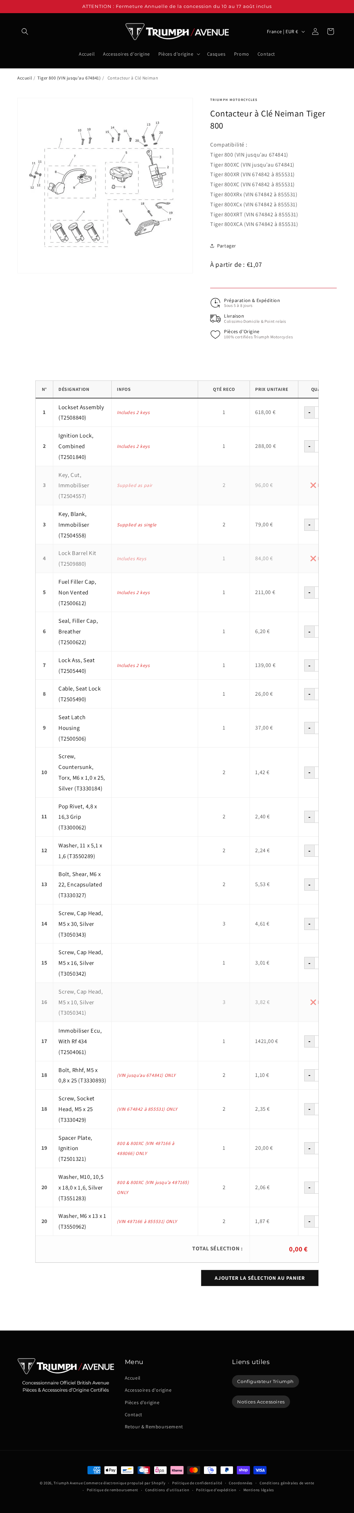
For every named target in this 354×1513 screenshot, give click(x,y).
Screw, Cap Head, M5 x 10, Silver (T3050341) (80, 1002)
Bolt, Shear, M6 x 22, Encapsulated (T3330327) (80, 884)
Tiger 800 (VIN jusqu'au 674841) (69, 78)
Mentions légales (258, 1489)
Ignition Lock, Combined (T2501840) (75, 446)
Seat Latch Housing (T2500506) (72, 727)
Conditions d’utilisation (167, 1489)
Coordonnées (241, 1483)
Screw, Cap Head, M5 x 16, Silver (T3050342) (80, 962)
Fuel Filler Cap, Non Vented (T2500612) (77, 592)
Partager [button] (226, 246)
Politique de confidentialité (197, 1483)
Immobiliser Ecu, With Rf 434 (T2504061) (80, 1041)
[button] (24, 31)
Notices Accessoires (261, 1401)
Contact (133, 1414)
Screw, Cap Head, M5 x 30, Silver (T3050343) (80, 923)
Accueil (24, 78)
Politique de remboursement (112, 1489)
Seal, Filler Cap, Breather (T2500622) (78, 631)
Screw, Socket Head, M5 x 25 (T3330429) (76, 1109)
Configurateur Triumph (265, 1381)
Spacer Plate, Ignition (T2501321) (75, 1148)
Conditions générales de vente (287, 1483)
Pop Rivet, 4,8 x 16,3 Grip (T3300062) (77, 816)
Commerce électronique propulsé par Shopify (124, 1483)
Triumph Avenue (68, 1483)
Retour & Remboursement (154, 1426)
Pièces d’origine (142, 1402)
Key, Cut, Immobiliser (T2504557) (74, 485)
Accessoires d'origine (148, 1390)
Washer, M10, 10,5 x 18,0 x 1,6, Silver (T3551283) (80, 1187)
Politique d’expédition (216, 1489)
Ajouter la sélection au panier (260, 1278)
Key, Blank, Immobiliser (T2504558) (74, 524)
